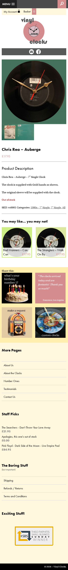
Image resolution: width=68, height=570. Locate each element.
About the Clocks (13, 373)
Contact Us (9, 397)
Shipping (8, 480)
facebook (38, 51)
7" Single (56, 207)
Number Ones (11, 381)
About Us (8, 365)
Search (62, 4)
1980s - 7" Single (40, 207)
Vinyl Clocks (34, 31)
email (31, 51)
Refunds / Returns (13, 488)
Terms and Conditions (15, 496)
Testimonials (10, 389)
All (63, 207)
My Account (12, 12)
